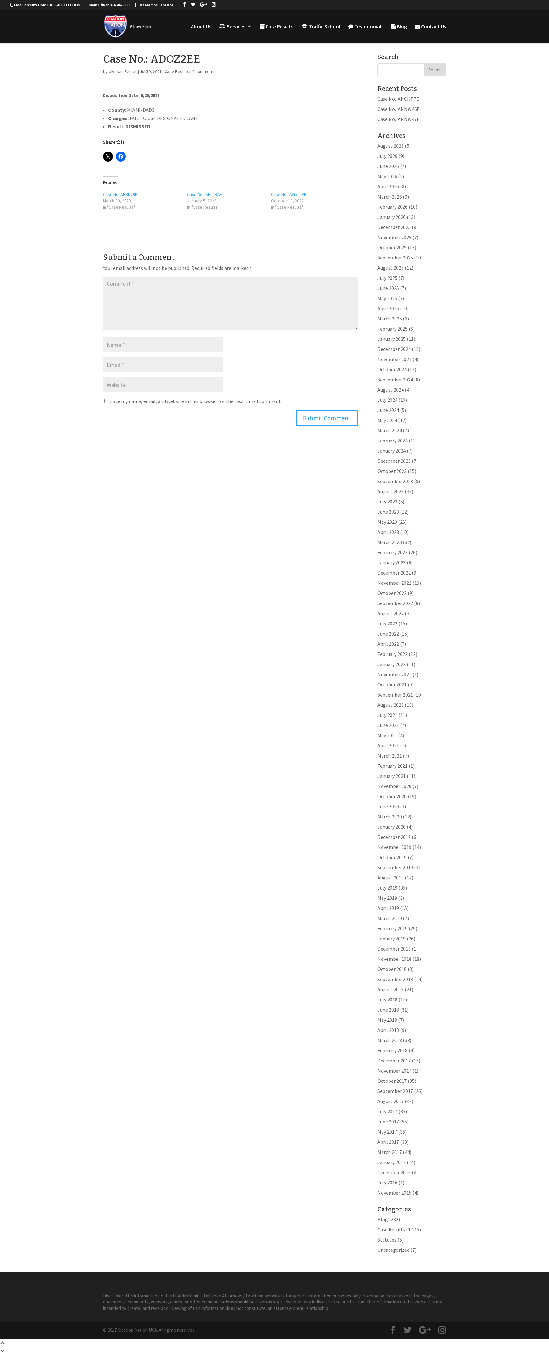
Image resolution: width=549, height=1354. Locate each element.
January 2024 (391, 451)
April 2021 (388, 745)
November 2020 (394, 786)
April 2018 (388, 1030)
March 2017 (389, 1152)
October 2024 (392, 369)
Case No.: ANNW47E (398, 119)
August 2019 (390, 877)
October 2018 (392, 969)
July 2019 (387, 888)
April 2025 (388, 308)
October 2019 (392, 857)
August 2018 (390, 989)
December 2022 (394, 572)
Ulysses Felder (123, 71)
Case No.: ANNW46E (398, 109)
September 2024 (395, 379)
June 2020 (388, 806)
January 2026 (391, 217)
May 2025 (387, 298)
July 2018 (387, 999)
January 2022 (391, 664)
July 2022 (387, 623)
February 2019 (392, 928)
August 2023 (390, 491)
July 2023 (387, 501)
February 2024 (392, 440)
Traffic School (324, 27)
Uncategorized (393, 1250)
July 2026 (387, 156)
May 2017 (387, 1131)
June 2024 (388, 410)
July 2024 (387, 400)
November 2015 (394, 1192)
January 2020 (391, 827)
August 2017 (390, 1101)
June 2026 (388, 166)
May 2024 (387, 420)
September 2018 (395, 979)
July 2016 (387, 1182)
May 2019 (387, 898)
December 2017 (394, 1060)
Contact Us (433, 27)
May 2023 (387, 522)
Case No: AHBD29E (120, 194)
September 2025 (395, 257)
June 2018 (388, 1010)
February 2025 (392, 329)
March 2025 (389, 318)
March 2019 (389, 918)
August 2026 (390, 146)
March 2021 (389, 755)
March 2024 (389, 430)
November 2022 (394, 583)
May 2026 (387, 176)
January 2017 (391, 1162)
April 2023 (388, 532)
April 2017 (388, 1142)
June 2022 (388, 633)
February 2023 (392, 552)
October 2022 (392, 593)
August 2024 (390, 390)
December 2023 (394, 461)
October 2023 (392, 471)
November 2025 (394, 237)
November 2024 (394, 359)
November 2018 (394, 959)
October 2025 (392, 247)
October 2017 (392, 1081)
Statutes (386, 1239)
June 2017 (388, 1121)
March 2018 (389, 1040)
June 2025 (388, 288)
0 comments (204, 71)
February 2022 (392, 654)
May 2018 (387, 1020)
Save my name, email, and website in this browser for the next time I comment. (196, 401)
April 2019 (388, 908)
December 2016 (394, 1172)
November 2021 (394, 674)
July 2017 (387, 1111)
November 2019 (394, 847)
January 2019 (391, 938)
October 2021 (392, 684)
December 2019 (394, 837)
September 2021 (395, 694)
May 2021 (387, 735)
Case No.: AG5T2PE (288, 194)
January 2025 (391, 339)
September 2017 (395, 1091)
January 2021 (391, 776)
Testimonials (368, 27)
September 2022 (395, 603)
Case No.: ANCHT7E (398, 99)
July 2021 (387, 715)
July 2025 (387, 278)
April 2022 (388, 644)
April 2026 (388, 186)
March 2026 (389, 196)
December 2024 (394, 349)
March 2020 (389, 816)
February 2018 (392, 1050)
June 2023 (388, 512)
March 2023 (389, 542)
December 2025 (394, 227)
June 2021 (388, 725)
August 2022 (390, 613)
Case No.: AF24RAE (204, 194)
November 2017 (394, 1071)
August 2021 (390, 705)
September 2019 (395, 867)
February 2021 (392, 766)
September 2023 (395, 481)
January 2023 (391, 562)
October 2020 (392, 796)
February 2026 (392, 207)
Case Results (279, 27)
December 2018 (394, 949)
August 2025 (390, 268)
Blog (401, 27)
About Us (201, 27)
